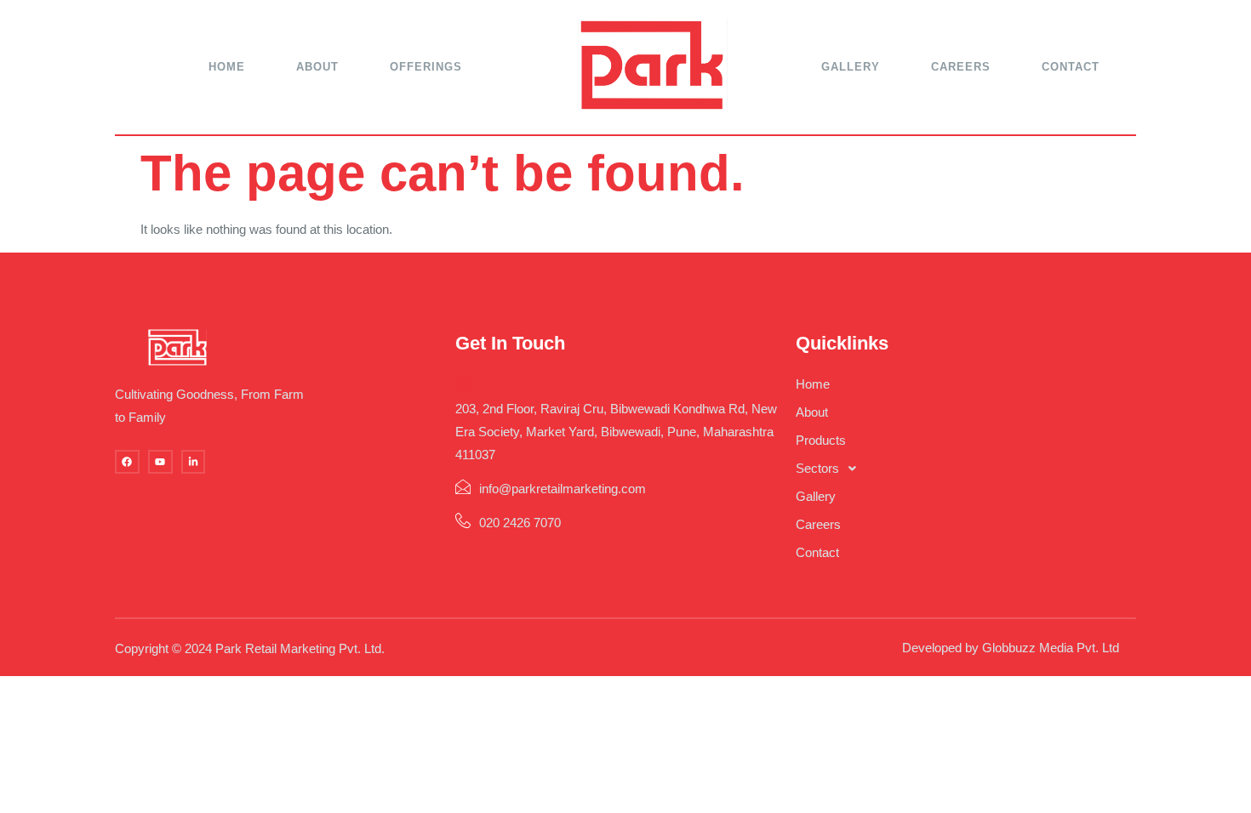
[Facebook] (127, 462)
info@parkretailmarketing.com (562, 488)
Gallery (850, 66)
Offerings (426, 66)
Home (226, 66)
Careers (961, 66)
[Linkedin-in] (193, 462)
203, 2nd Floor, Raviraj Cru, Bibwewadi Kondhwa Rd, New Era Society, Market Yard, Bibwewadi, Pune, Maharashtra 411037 (616, 431)
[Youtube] (160, 462)
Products (821, 440)
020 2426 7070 (520, 522)
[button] (966, 468)
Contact (1071, 66)
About (317, 66)
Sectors (817, 468)
